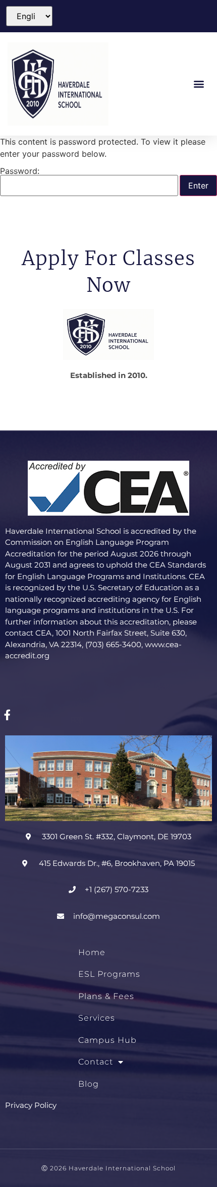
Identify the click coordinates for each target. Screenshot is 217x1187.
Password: (19, 171)
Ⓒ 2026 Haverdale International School (108, 1168)
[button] (199, 84)
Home (91, 952)
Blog (88, 1084)
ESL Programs (109, 974)
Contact (95, 1062)
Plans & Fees (106, 996)
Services (96, 1018)
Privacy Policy (31, 1105)
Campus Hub (107, 1040)
